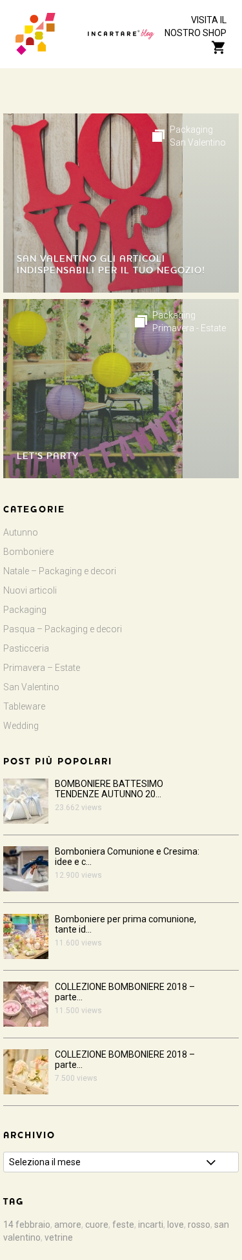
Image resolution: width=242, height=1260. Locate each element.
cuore (96, 1224)
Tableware (24, 706)
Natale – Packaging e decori (59, 571)
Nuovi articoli (30, 590)
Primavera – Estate (41, 668)
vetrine (59, 1237)
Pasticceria (26, 648)
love (175, 1224)
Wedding (21, 726)
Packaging (191, 129)
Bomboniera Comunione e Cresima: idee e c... (127, 856)
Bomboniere (28, 552)
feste (123, 1224)
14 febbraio (26, 1224)
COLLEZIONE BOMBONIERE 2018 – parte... (125, 992)
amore (67, 1224)
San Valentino (198, 142)
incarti (150, 1224)
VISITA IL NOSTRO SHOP (196, 26)
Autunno (20, 532)
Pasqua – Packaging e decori (62, 629)
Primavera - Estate (189, 328)
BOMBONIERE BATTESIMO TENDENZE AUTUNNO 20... (109, 789)
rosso (199, 1224)
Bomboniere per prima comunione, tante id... (125, 924)
